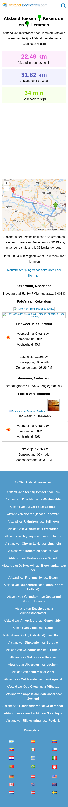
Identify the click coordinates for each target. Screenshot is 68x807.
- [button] (6, 188)
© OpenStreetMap (56, 229)
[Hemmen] (27, 411)
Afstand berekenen (38, 482)
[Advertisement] (34, 138)
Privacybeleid (33, 730)
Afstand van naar (33, 492)
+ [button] (6, 183)
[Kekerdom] (34, 308)
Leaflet (41, 229)
